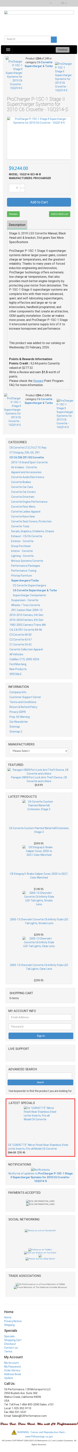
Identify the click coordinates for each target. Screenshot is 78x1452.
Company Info (17, 692)
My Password (12, 1366)
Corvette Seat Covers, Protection (31, 521)
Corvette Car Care (22, 486)
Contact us (11, 1347)
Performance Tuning (23, 570)
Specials (9, 1336)
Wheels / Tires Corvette (25, 605)
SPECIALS (15, 674)
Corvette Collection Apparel (26, 649)
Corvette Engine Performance (29, 501)
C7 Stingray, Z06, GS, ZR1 (24, 452)
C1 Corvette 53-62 (20, 644)
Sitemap (14, 726)
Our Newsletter (18, 721)
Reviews (13, 214)
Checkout (10, 1343)
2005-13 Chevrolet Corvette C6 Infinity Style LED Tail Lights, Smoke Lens (39, 921)
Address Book (12, 1374)
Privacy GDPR (17, 711)
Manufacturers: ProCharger (30, 178)
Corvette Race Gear (23, 516)
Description (17, 225)
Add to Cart (39, 202)
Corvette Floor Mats (23, 506)
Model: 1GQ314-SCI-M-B (25, 174)
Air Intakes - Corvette (24, 467)
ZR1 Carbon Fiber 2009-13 (26, 610)
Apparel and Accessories (26, 472)
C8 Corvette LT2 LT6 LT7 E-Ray (27, 447)
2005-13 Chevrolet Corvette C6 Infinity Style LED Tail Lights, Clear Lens (39, 967)
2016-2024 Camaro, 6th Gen (26, 619)
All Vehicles (16, 654)
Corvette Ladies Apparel (25, 511)
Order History (12, 1370)
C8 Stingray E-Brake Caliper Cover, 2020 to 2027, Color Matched (39, 875)
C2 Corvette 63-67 (20, 639)
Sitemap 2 (15, 731)
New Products (18, 669)
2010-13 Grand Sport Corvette (29, 462)
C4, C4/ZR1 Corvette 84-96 (25, 629)
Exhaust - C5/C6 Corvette (26, 536)
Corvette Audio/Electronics (27, 477)
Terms (8, 1351)
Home (7, 1317)
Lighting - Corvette (22, 555)
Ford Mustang (17, 664)
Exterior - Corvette (22, 541)
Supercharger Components (29, 595)
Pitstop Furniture (21, 575)
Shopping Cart (12, 1340)
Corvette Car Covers (23, 491)
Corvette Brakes (21, 482)
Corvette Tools (20, 526)
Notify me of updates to (41, 1177)
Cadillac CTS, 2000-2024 (24, 659)
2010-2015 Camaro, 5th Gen (26, 614)
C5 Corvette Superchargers (29, 585)
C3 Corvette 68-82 (20, 634)
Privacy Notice (13, 1321)
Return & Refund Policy (23, 706)
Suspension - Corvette (24, 600)
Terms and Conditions (22, 702)
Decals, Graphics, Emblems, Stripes (32, 531)
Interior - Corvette (22, 550)
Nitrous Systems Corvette (27, 560)
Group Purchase (21, 546)
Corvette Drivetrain (22, 496)
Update (8, 1377)
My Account (11, 1362)
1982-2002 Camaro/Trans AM (27, 624)
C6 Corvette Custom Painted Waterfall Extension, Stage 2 (39, 830)
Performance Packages (25, 565)
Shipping (9, 1324)
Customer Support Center (25, 697)
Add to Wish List (59, 214)
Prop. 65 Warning (19, 716)
